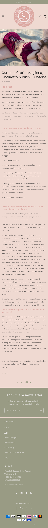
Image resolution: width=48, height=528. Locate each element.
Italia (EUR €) (23, 508)
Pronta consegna (10, 438)
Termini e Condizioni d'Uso (14, 453)
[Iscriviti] (41, 410)
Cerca (6, 427)
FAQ (6, 458)
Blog (6, 433)
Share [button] (6, 373)
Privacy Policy (9, 443)
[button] (2, 16)
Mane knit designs (21, 524)
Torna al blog (25, 382)
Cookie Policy (9, 448)
